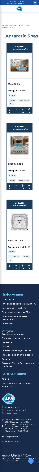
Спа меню (7, 323)
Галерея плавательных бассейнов (14, 318)
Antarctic (12, 95)
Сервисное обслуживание (16, 350)
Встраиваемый (24, 100)
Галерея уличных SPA (14, 308)
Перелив (26, 256)
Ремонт (6, 359)
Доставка (7, 342)
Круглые (12, 100)
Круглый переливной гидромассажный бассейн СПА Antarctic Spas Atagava (19, 48)
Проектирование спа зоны (17, 338)
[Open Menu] (5, 9)
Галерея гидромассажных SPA (19, 304)
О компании (8, 299)
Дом (11, 104)
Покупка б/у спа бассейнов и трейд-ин (18, 365)
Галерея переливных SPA (16, 312)
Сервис (6, 346)
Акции (5, 379)
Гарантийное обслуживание (17, 355)
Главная (5, 25)
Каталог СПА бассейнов (19, 25)
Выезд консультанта (13, 334)
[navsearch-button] (35, 3)
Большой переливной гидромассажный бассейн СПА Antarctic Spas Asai (20, 204)
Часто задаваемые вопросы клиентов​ (17, 385)
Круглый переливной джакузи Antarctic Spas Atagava (19, 128)
